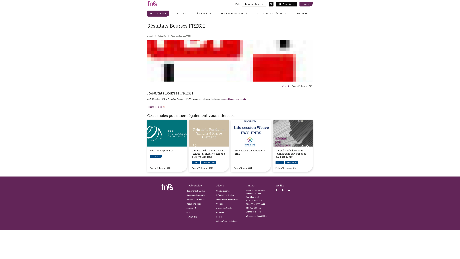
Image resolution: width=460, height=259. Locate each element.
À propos (202, 13)
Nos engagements (232, 13)
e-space (306, 4)
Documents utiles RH (195, 204)
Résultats (155, 156)
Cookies (219, 204)
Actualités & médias (269, 13)
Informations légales (225, 195)
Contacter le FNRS (253, 212)
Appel (196, 163)
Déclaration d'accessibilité (227, 199)
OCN (188, 212)
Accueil (182, 13)
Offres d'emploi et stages (227, 221)
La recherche (159, 13)
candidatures (234, 99)
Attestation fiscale (224, 208)
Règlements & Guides (196, 191)
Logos (219, 217)
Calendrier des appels (196, 195)
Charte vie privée (223, 191)
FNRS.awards (209, 163)
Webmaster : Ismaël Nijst (256, 216)
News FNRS (292, 163)
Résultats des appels (195, 199)
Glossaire (220, 212)
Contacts (302, 13)
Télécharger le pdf (155, 107)
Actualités (162, 36)
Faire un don (192, 217)
